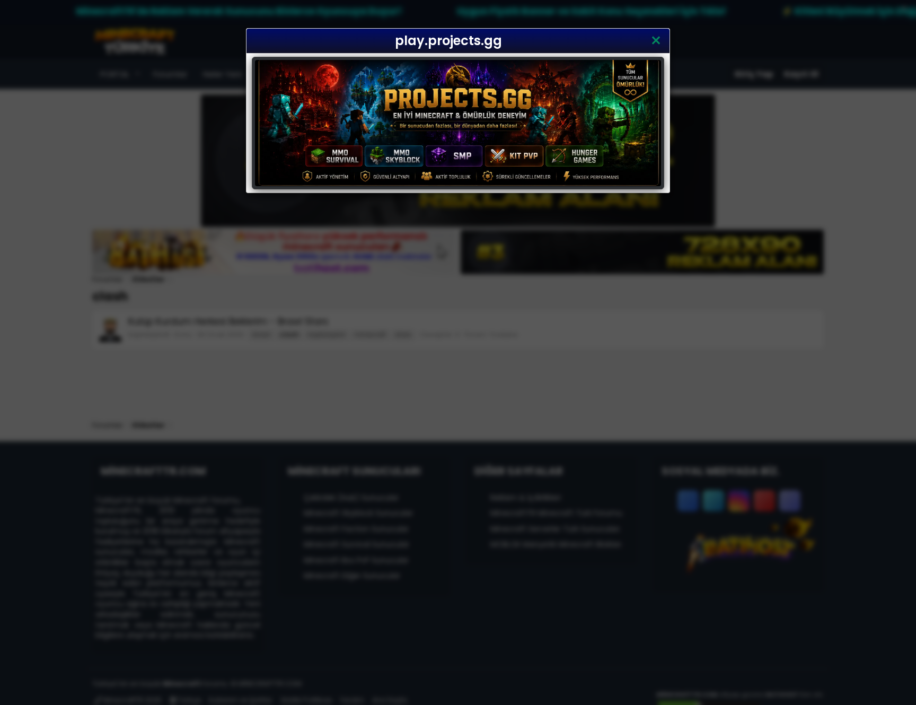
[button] (656, 41)
